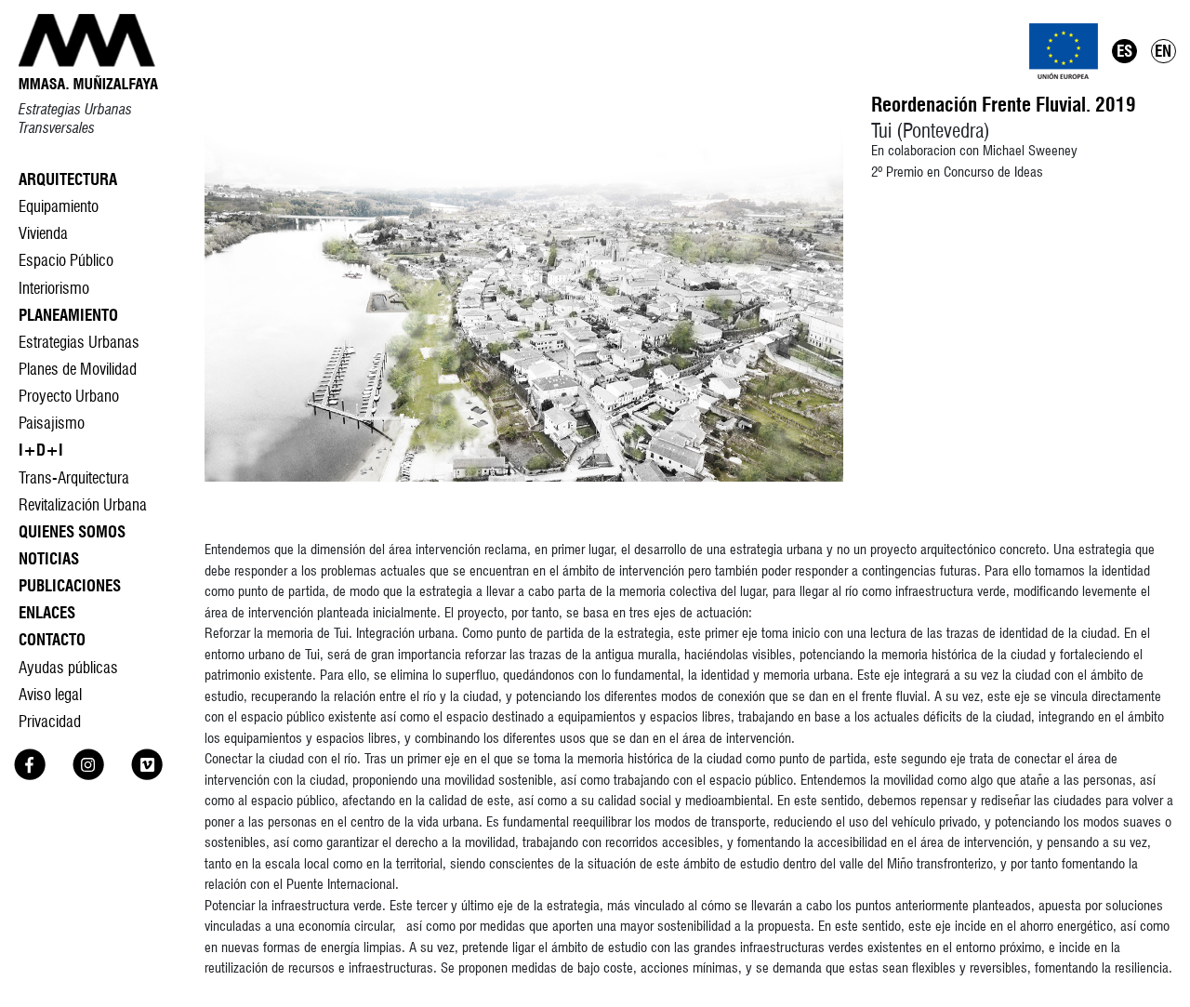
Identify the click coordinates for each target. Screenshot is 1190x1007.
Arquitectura (68, 179)
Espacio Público (66, 260)
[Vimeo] (147, 774)
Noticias (49, 558)
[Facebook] (30, 774)
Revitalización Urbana (83, 504)
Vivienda (43, 233)
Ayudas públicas (68, 667)
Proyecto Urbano (69, 395)
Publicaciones (70, 585)
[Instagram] (88, 774)
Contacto (52, 639)
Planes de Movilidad (78, 368)
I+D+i (41, 449)
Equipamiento (59, 206)
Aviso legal (50, 694)
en (1163, 50)
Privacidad (50, 721)
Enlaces (47, 612)
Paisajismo (52, 422)
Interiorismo (54, 288)
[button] (524, 302)
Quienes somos (72, 531)
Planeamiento (68, 315)
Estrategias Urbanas (79, 341)
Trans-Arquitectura (74, 477)
